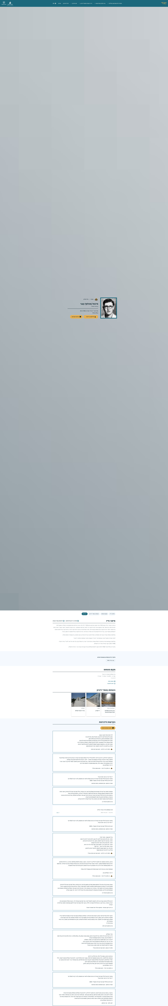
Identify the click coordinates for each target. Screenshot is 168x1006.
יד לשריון (98, 710)
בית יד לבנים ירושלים (80, 710)
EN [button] (53, 3)
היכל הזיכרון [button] (66, 3)
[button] (76, 317)
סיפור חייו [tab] (112, 614)
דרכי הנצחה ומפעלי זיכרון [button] (86, 3)
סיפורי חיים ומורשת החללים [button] (115, 3)
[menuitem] (114, 3)
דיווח (57, 812)
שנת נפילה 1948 (110, 660)
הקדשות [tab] (85, 614)
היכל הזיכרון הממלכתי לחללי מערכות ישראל (110, 711)
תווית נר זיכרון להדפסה (71, 621)
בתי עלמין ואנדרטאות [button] (100, 3)
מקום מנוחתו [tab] (104, 614)
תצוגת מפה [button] (110, 681)
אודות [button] (59, 3)
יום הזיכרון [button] (74, 3)
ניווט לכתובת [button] (110, 683)
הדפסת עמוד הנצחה (58, 621)
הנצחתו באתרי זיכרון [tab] (94, 614)
